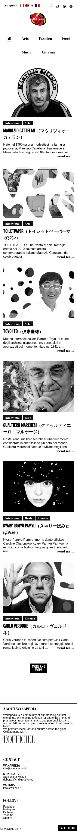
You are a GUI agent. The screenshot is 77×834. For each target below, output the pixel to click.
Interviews (12, 123)
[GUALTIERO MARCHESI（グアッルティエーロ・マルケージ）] (38, 388)
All (9, 38)
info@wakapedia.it (14, 768)
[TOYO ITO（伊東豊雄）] (38, 293)
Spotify (7, 817)
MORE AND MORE (38, 668)
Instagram (9, 809)
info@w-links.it (12, 788)
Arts (25, 38)
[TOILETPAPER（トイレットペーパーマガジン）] (38, 193)
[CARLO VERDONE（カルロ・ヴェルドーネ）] (38, 588)
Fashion (45, 38)
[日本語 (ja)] (32, 5)
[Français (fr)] (37, 5)
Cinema (48, 52)
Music (26, 52)
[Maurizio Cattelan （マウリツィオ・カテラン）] (38, 93)
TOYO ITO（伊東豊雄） (23, 331)
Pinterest (8, 812)
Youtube (8, 815)
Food (66, 38)
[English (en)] (27, 5)
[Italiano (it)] (22, 5)
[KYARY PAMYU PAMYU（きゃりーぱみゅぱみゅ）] (38, 488)
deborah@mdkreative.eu (18, 779)
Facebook (9, 806)
